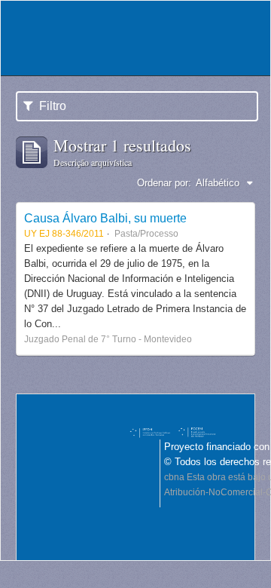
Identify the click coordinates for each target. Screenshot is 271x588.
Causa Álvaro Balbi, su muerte (105, 218)
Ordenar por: (164, 182)
